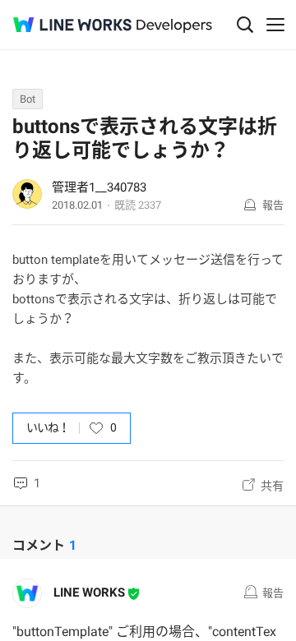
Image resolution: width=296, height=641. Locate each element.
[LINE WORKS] (72, 24)
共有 (272, 485)
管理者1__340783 (99, 187)
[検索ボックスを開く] (245, 24)
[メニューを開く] (275, 24)
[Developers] (174, 26)
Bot (27, 99)
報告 (273, 205)
